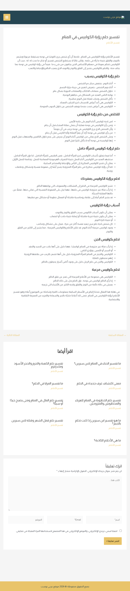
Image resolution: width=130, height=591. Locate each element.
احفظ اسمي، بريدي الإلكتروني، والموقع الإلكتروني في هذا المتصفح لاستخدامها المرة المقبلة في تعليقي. (66, 531)
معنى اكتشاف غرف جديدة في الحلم (99, 383)
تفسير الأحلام (113, 42)
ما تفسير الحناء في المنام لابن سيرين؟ (97, 363)
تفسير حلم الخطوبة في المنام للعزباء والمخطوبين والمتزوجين (98, 401)
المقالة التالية (12, 335)
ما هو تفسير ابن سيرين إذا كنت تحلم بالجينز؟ (98, 422)
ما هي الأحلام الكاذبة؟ (107, 440)
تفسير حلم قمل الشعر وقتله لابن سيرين (37, 420)
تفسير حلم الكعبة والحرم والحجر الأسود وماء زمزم (38, 365)
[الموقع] (26, 520)
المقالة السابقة (117, 335)
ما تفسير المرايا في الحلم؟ (47, 383)
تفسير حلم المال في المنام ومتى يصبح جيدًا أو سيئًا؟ (36, 401)
